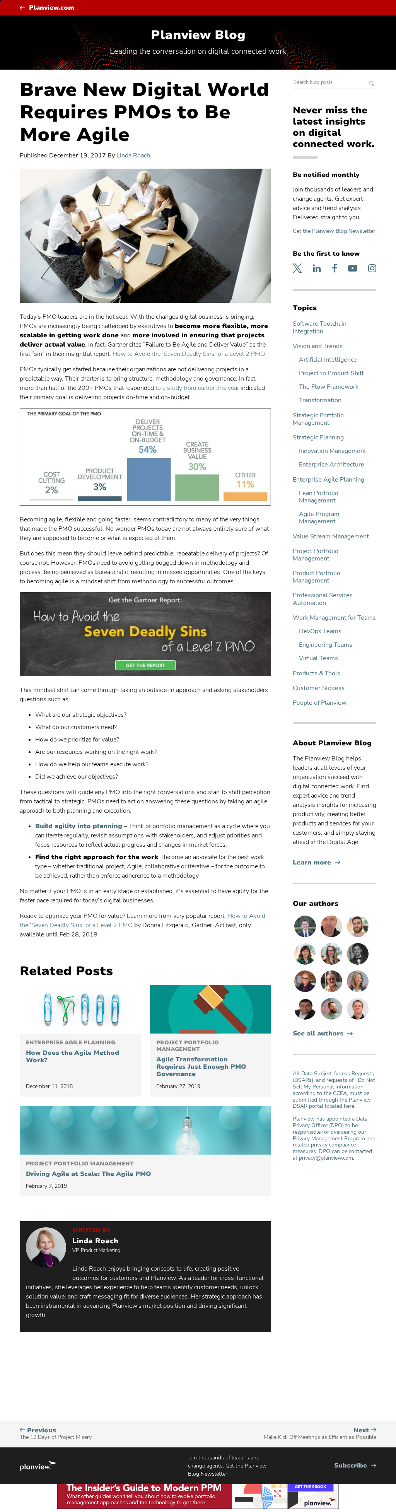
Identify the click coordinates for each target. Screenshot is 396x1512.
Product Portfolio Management (316, 577)
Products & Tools (316, 673)
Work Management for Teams (334, 618)
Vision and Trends (318, 346)
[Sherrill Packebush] (357, 991)
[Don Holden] (332, 991)
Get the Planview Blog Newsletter (334, 231)
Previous (56, 1434)
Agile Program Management (319, 518)
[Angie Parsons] (306, 964)
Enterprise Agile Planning (328, 479)
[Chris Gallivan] (332, 937)
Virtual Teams (318, 658)
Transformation (320, 400)
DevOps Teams (320, 631)
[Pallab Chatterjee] (306, 1019)
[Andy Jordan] (306, 991)
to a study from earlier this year (197, 388)
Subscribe (355, 1465)
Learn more (316, 862)
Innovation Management (332, 451)
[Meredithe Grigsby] (332, 964)
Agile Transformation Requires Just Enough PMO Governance (201, 1059)
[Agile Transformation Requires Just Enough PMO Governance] (210, 1009)
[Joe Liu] (306, 937)
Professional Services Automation (323, 599)
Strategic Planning (318, 437)
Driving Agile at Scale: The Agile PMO (88, 1169)
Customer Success (319, 688)
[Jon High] (357, 937)
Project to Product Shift (331, 373)
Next (320, 1434)
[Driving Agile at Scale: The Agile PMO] (145, 1130)
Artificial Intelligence (328, 360)
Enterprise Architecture (331, 464)
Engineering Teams (325, 645)
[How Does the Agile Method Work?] (80, 1009)
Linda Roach (133, 155)
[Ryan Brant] (357, 964)
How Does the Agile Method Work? (72, 1052)
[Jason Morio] (357, 1019)
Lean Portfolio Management (318, 497)
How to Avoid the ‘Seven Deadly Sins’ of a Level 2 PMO (189, 354)
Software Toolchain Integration (319, 327)
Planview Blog (198, 35)
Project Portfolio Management (315, 555)
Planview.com (51, 8)
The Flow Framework (328, 387)
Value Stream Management (331, 536)
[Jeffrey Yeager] (332, 1019)
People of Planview (319, 703)
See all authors (318, 1033)
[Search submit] (371, 84)
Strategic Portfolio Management (318, 419)
